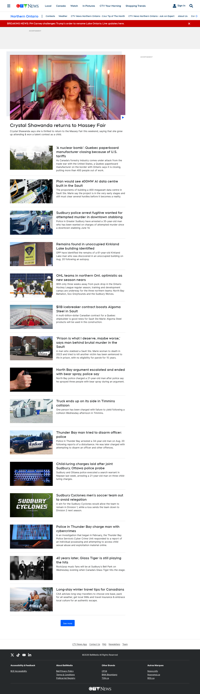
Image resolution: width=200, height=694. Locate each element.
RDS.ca (150, 678)
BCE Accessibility (19, 671)
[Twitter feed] (12, 655)
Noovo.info (152, 671)
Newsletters (114, 644)
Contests (50, 16)
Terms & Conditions (65, 674)
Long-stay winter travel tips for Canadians (90, 589)
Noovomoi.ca (153, 674)
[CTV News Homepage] (27, 6)
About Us (183, 16)
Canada (61, 6)
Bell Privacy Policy (65, 671)
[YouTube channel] (24, 655)
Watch (74, 6)
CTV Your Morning (110, 6)
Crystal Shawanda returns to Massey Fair (58, 125)
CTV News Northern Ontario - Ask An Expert (151, 16)
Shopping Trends (136, 6)
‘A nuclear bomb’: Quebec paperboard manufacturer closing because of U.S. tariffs (87, 152)
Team (125, 644)
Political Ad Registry (65, 678)
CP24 (104, 671)
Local (48, 6)
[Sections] (9, 6)
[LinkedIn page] (30, 655)
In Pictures (89, 6)
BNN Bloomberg (109, 674)
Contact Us (94, 644)
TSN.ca (105, 678)
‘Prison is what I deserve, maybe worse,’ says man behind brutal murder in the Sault (88, 342)
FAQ (104, 644)
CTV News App (79, 644)
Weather (63, 16)
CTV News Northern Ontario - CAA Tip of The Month (98, 16)
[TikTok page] (18, 655)
